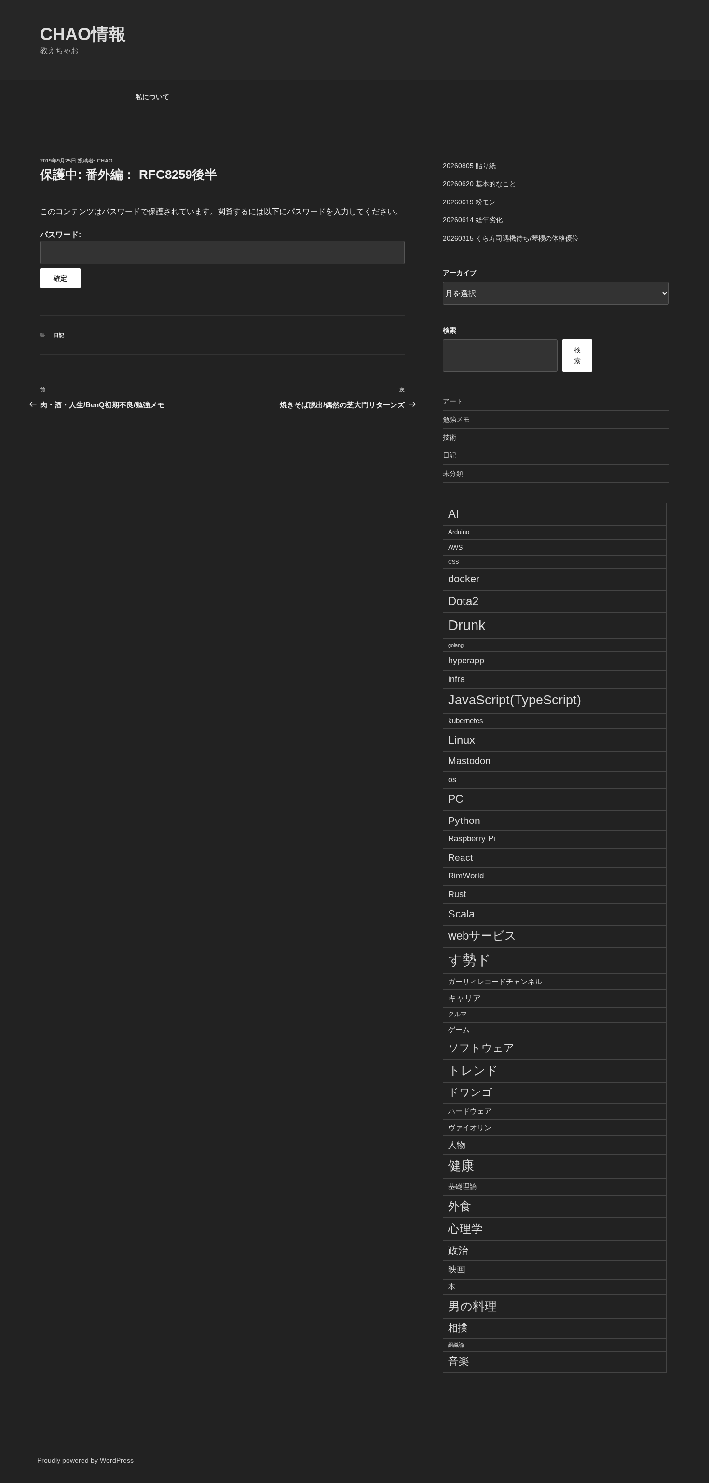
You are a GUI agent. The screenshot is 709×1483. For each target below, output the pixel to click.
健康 (461, 1166)
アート (453, 401)
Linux (461, 739)
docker (463, 579)
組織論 (456, 1345)
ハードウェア (469, 1111)
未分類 (453, 473)
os (452, 779)
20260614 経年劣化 (473, 220)
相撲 (457, 1327)
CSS (453, 562)
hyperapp (466, 660)
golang (456, 645)
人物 (456, 1145)
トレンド (473, 1070)
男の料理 (472, 1306)
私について (152, 97)
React (460, 857)
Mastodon (469, 760)
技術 (449, 437)
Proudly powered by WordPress (85, 1460)
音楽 (458, 1361)
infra (456, 679)
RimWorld (466, 875)
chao (105, 160)
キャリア (464, 998)
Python (464, 820)
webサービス (482, 936)
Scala (461, 914)
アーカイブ (460, 273)
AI (453, 513)
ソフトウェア (481, 1048)
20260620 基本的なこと (479, 184)
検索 (449, 330)
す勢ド (469, 960)
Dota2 (463, 600)
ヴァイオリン (469, 1127)
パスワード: (60, 234)
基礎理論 (462, 1186)
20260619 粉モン (469, 202)
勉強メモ (456, 419)
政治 (458, 1250)
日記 (59, 335)
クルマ (457, 1014)
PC (456, 799)
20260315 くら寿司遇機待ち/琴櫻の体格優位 (511, 238)
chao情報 (83, 34)
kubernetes (465, 720)
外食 (459, 1206)
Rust (457, 894)
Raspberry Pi (471, 838)
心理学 (465, 1228)
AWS (455, 547)
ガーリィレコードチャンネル (495, 981)
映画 (456, 1269)
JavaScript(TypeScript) (514, 700)
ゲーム (459, 1029)
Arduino (458, 532)
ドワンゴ (470, 1092)
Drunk (467, 625)
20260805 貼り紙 (469, 166)
